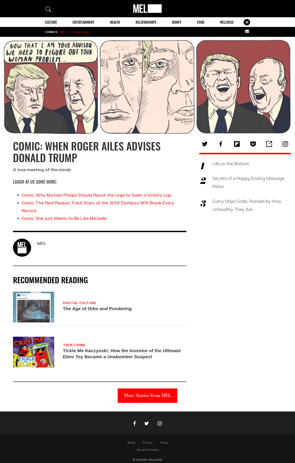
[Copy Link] (269, 144)
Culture (51, 22)
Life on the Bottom (230, 163)
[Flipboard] (237, 144)
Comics (51, 32)
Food (200, 22)
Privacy (148, 442)
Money (176, 22)
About (131, 442)
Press (164, 442)
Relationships (146, 22)
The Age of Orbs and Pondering (97, 308)
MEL (63, 32)
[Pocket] (253, 144)
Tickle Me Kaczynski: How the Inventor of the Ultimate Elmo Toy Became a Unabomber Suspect (122, 353)
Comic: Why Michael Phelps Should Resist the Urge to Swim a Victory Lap (96, 195)
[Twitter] (204, 144)
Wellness (227, 22)
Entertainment (83, 22)
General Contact (148, 449)
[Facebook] (220, 144)
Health (115, 22)
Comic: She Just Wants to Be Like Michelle (64, 218)
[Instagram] (285, 144)
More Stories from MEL (147, 395)
